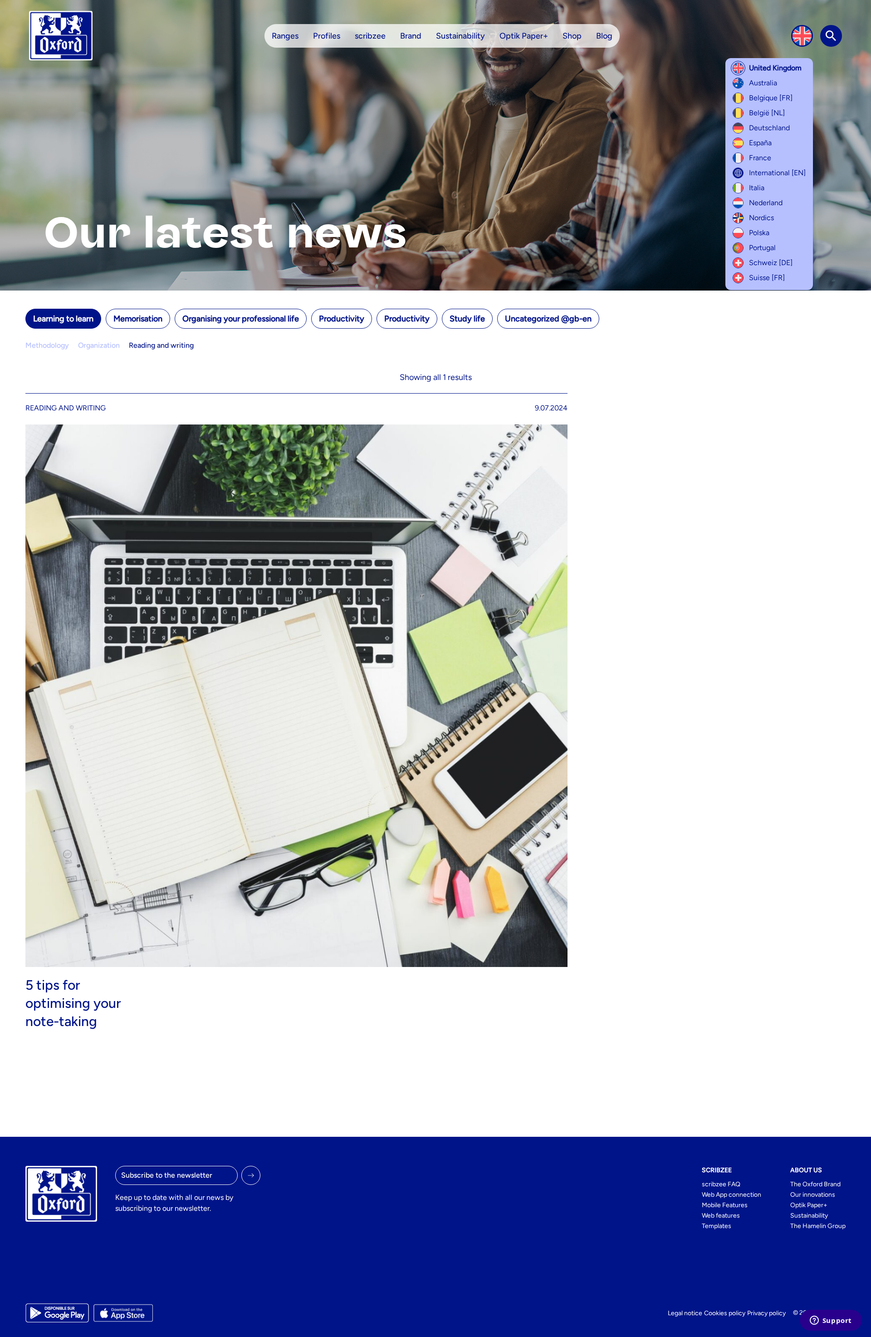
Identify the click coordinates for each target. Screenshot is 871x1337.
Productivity (341, 319)
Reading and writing (161, 345)
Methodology (47, 345)
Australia (763, 83)
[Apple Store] (123, 1312)
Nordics (761, 217)
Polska (759, 232)
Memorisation (137, 319)
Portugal (762, 247)
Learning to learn (63, 319)
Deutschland (769, 127)
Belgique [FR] (771, 98)
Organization (99, 345)
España (760, 142)
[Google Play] (57, 1312)
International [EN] (777, 172)
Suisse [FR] (767, 277)
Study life (467, 319)
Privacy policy (766, 1313)
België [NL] (767, 113)
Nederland (766, 202)
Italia (756, 187)
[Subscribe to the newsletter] (250, 1175)
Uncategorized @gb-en (548, 319)
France (760, 157)
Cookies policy (724, 1313)
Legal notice (685, 1313)
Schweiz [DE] (771, 262)
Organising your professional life (240, 319)
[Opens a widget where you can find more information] (830, 1321)
